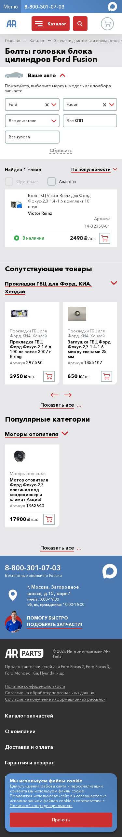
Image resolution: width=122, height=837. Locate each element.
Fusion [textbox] (72, 104)
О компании (20, 731)
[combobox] (32, 104)
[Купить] (104, 238)
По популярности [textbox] (91, 169)
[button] (55, 395)
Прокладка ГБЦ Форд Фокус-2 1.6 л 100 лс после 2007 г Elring (30, 349)
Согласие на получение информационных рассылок (55, 699)
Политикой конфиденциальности (41, 805)
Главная (12, 40)
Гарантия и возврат (29, 762)
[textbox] (32, 121)
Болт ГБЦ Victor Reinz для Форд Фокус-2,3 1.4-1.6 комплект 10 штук (59, 201)
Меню (10, 6)
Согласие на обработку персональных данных (49, 692)
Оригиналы (27, 181)
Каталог (37, 40)
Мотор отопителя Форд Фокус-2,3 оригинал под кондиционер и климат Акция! (29, 490)
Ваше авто (42, 75)
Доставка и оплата (29, 747)
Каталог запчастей (29, 715)
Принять (61, 820)
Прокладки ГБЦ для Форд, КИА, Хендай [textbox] (48, 287)
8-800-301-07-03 (44, 6)
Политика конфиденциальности (35, 686)
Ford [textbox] (13, 104)
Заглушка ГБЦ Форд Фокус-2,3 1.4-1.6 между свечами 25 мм (89, 349)
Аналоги (67, 181)
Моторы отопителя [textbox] (31, 434)
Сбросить (61, 150)
